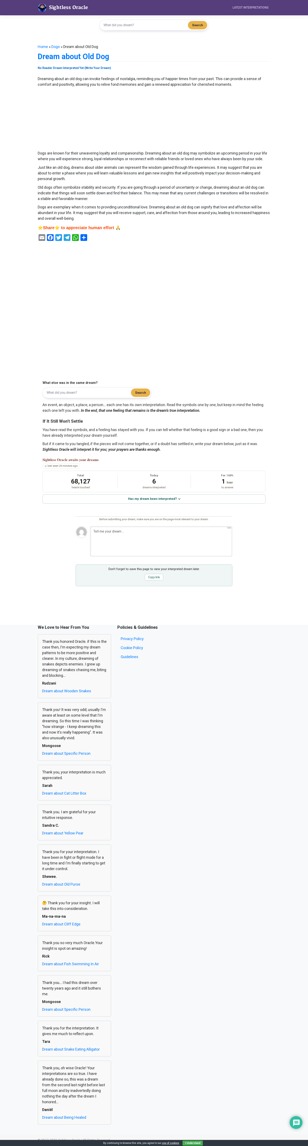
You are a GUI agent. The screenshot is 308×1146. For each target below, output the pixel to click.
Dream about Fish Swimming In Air (70, 964)
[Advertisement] (154, 119)
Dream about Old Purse (61, 884)
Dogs (55, 46)
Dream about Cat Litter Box (64, 793)
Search (197, 25)
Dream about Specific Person (66, 753)
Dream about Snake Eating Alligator (71, 1049)
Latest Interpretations (251, 7)
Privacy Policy (132, 639)
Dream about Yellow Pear (62, 833)
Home (43, 46)
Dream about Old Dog (73, 56)
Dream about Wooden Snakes (66, 691)
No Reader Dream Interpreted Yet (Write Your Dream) (74, 68)
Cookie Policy (132, 648)
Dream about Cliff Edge (61, 924)
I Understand (192, 1143)
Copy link (154, 577)
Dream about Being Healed (64, 1117)
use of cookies (170, 1143)
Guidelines (129, 657)
